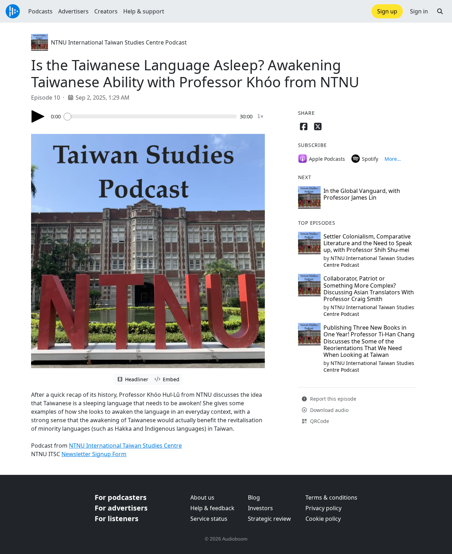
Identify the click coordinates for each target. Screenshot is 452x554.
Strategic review (269, 519)
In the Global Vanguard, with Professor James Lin (361, 194)
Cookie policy (323, 519)
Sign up (387, 11)
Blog (254, 497)
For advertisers (121, 508)
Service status (208, 519)
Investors (260, 508)
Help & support (143, 11)
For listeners (116, 518)
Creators (106, 11)
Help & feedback (212, 508)
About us (202, 497)
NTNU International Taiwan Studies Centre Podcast (119, 42)
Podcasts (40, 11)
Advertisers (73, 11)
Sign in (419, 11)
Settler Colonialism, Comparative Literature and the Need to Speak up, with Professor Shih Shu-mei (367, 243)
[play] (38, 116)
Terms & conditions (331, 497)
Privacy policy (323, 508)
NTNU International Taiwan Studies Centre (125, 445)
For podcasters (121, 497)
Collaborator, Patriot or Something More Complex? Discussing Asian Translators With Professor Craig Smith (368, 289)
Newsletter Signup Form (93, 454)
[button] (440, 11)
